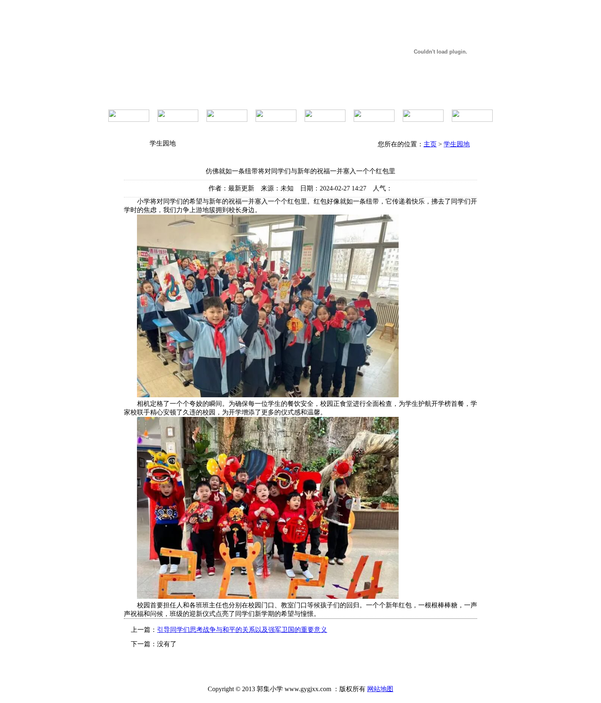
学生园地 (457, 144)
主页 (430, 144)
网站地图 (380, 688)
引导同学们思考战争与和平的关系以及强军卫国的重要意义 (242, 629)
